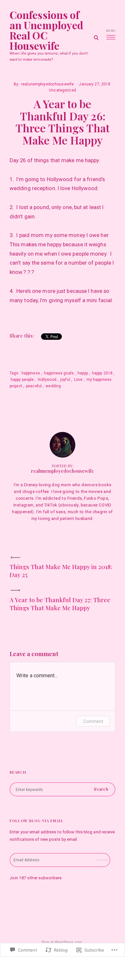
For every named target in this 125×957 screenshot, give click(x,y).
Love (78, 379)
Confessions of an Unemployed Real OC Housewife (46, 30)
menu (110, 30)
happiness (30, 373)
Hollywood (47, 379)
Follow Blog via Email (36, 820)
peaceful (34, 386)
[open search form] (96, 37)
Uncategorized (62, 90)
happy (83, 373)
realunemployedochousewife (47, 84)
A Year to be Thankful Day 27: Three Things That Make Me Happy (60, 604)
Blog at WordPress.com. (62, 942)
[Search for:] (62, 789)
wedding (53, 386)
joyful (65, 379)
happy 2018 (102, 373)
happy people (22, 379)
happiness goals (59, 373)
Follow (102, 858)
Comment (93, 721)
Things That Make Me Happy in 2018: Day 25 (61, 571)
